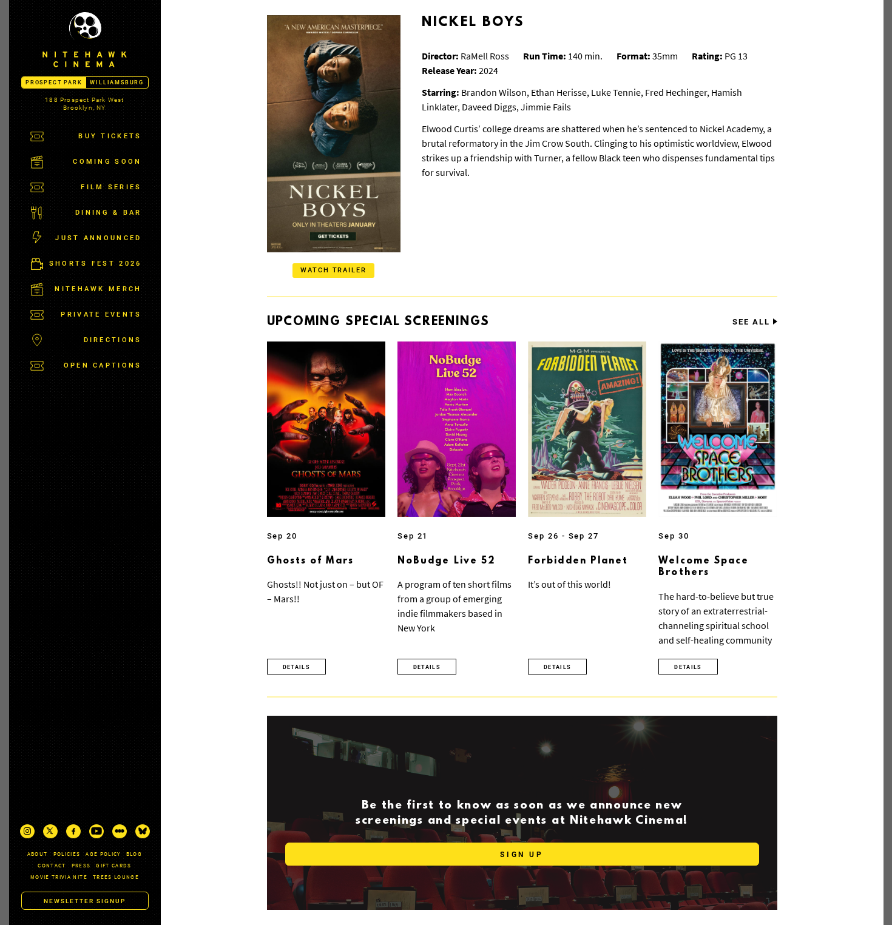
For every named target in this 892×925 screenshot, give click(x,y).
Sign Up (521, 854)
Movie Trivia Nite (58, 876)
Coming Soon (107, 162)
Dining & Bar (108, 213)
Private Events (101, 314)
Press (81, 865)
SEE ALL (751, 322)
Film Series (111, 187)
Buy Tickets (109, 136)
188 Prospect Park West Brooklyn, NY (84, 103)
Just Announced (98, 238)
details (296, 667)
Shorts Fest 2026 (95, 263)
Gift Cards (114, 865)
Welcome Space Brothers (703, 567)
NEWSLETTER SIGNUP (85, 901)
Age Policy (103, 853)
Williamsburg (117, 82)
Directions (113, 340)
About (37, 853)
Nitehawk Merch (98, 289)
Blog (134, 853)
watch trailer (333, 270)
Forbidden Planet (578, 561)
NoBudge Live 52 (446, 561)
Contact (52, 865)
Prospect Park (53, 82)
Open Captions (103, 365)
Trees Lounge (116, 876)
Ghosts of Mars (310, 561)
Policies (67, 853)
